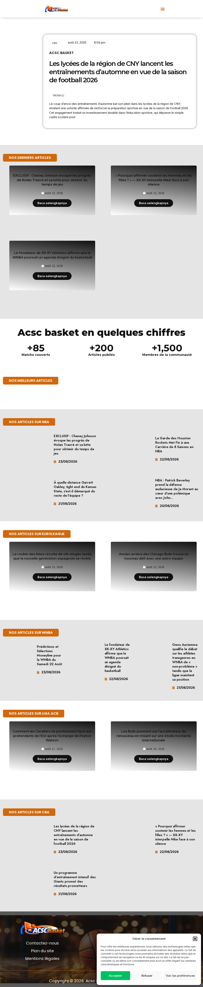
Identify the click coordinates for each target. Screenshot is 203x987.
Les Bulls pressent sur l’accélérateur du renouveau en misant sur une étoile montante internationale (153, 735)
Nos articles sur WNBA (31, 632)
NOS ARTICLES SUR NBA (29, 421)
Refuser (146, 976)
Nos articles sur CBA (29, 812)
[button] (195, 939)
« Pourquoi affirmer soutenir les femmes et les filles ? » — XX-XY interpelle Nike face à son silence (153, 180)
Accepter (115, 976)
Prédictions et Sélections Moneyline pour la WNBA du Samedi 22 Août (49, 655)
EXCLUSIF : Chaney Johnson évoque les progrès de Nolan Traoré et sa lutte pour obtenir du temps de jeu (52, 180)
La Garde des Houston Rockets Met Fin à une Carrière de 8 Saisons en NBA (174, 445)
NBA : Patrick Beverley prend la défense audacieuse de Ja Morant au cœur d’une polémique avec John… (176, 489)
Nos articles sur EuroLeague (37, 533)
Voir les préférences (180, 976)
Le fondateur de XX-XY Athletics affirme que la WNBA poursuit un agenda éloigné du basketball (117, 657)
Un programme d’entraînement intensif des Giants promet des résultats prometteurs (75, 879)
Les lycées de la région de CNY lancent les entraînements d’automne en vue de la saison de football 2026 (118, 72)
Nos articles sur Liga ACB (33, 713)
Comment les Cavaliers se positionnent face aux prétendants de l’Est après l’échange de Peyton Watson (52, 735)
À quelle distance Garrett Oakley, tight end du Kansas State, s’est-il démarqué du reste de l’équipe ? (75, 489)
